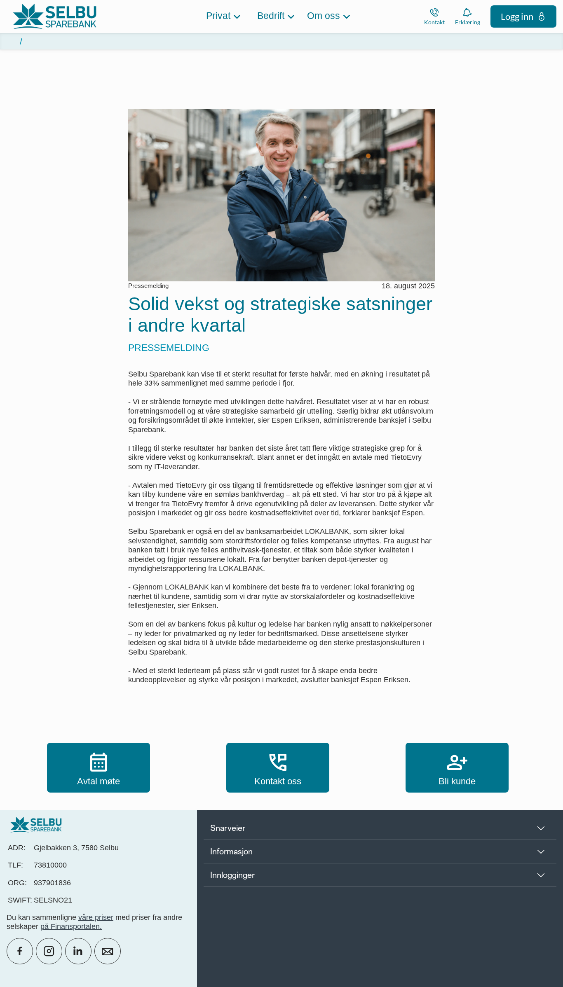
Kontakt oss (277, 767)
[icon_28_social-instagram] (49, 951)
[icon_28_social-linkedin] (78, 951)
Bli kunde (457, 767)
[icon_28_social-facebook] (20, 951)
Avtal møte (98, 767)
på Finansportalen (70, 926)
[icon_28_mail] (107, 951)
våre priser (95, 917)
